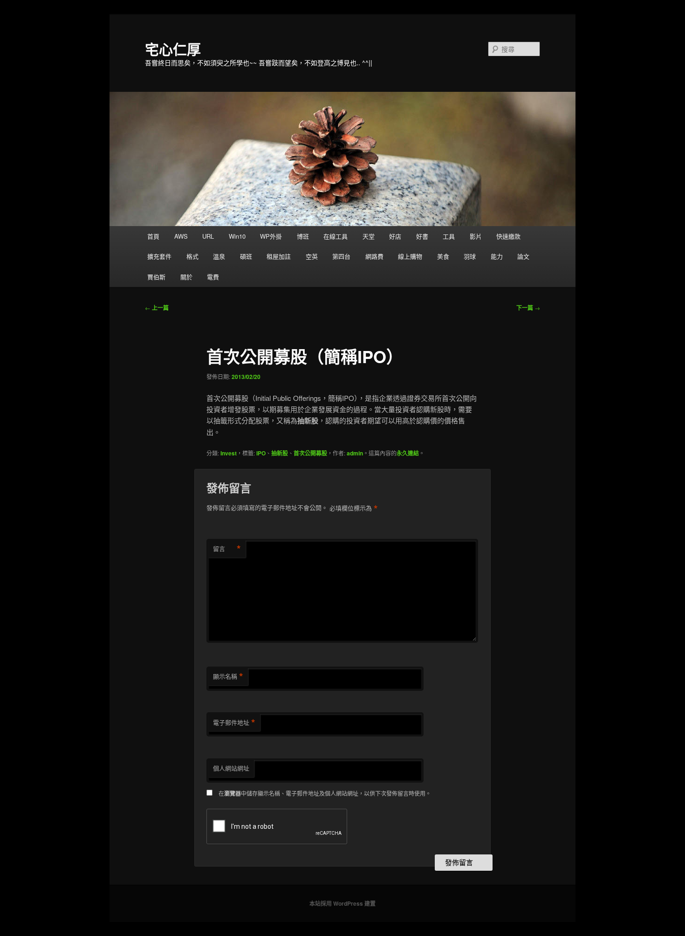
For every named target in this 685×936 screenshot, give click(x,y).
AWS (181, 236)
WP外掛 (271, 236)
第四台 (341, 256)
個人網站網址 (231, 768)
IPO (261, 453)
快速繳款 (508, 236)
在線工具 (335, 236)
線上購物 (410, 256)
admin (355, 453)
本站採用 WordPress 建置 (342, 903)
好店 (395, 236)
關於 (186, 276)
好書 (422, 236)
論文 (523, 256)
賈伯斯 (156, 276)
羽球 (470, 256)
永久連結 (408, 453)
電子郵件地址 (234, 722)
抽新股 (279, 453)
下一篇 (528, 307)
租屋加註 (279, 256)
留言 (227, 548)
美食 (443, 256)
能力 (497, 256)
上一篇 (157, 307)
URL (208, 236)
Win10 (237, 236)
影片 (476, 236)
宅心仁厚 (173, 49)
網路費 (374, 256)
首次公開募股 (310, 453)
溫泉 (219, 256)
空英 (312, 256)
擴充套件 (159, 256)
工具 (449, 236)
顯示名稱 (228, 676)
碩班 (246, 256)
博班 (303, 236)
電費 (213, 276)
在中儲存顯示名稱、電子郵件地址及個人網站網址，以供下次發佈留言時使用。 (325, 793)
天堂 (369, 236)
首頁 (153, 236)
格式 (192, 256)
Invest (228, 453)
